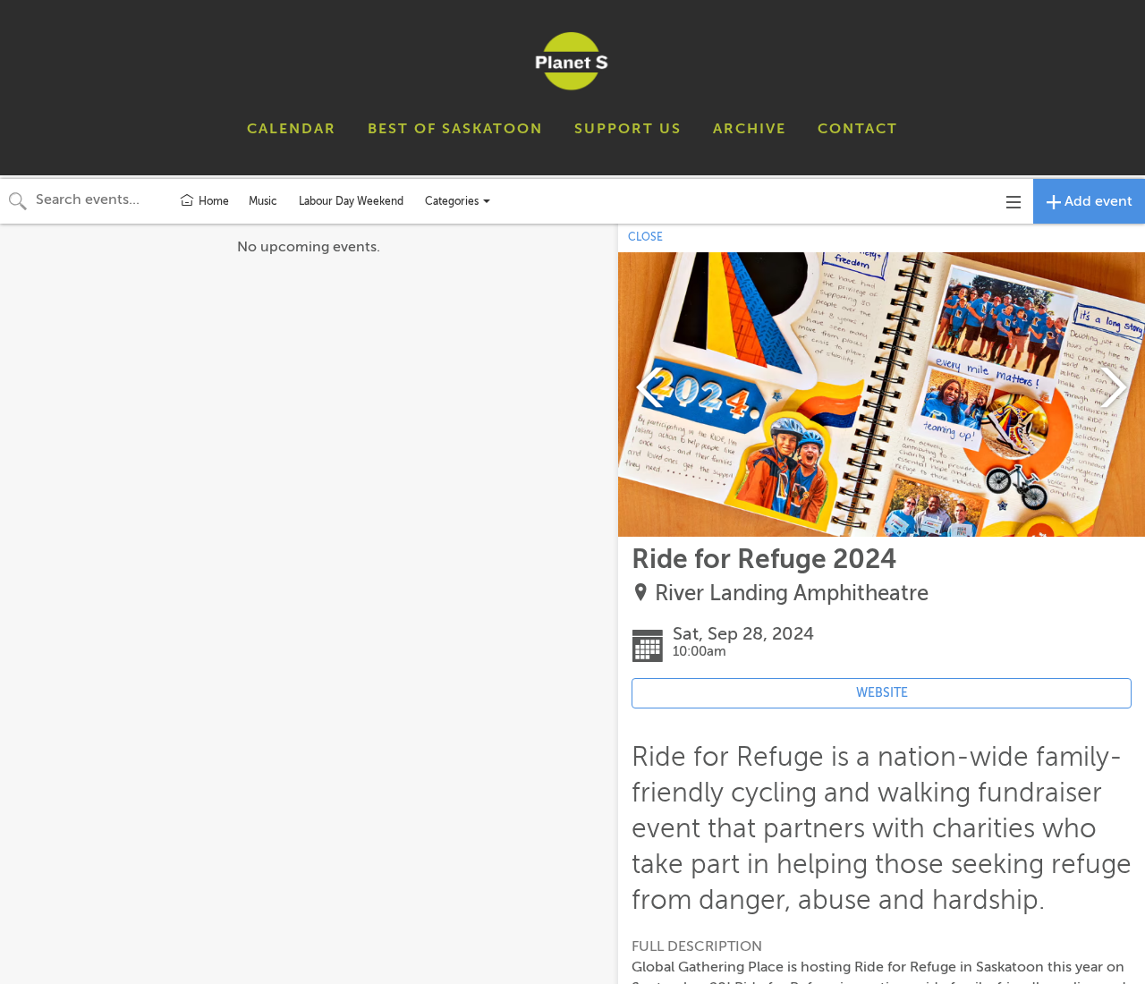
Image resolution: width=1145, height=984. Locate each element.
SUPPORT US (628, 129)
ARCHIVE (749, 129)
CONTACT (858, 129)
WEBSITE (882, 693)
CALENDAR (291, 129)
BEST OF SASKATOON (455, 129)
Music (263, 201)
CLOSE (645, 237)
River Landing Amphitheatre (792, 593)
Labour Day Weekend (351, 201)
